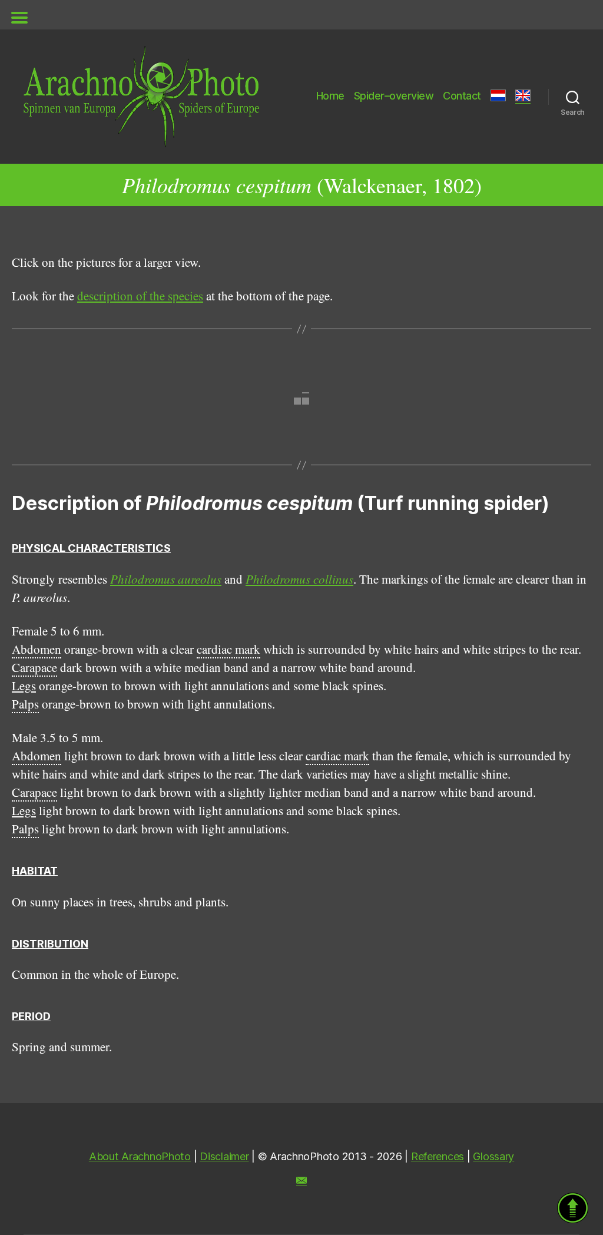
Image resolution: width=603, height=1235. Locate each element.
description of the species (140, 295)
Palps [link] (25, 704)
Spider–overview (394, 96)
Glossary (493, 1156)
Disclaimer (224, 1156)
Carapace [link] (34, 667)
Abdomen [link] (36, 649)
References (437, 1156)
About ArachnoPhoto (140, 1156)
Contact (462, 96)
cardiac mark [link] (228, 649)
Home (330, 96)
